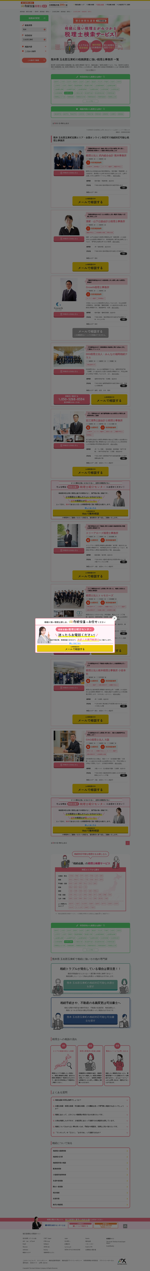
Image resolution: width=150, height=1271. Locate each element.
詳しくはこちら (75, 643)
